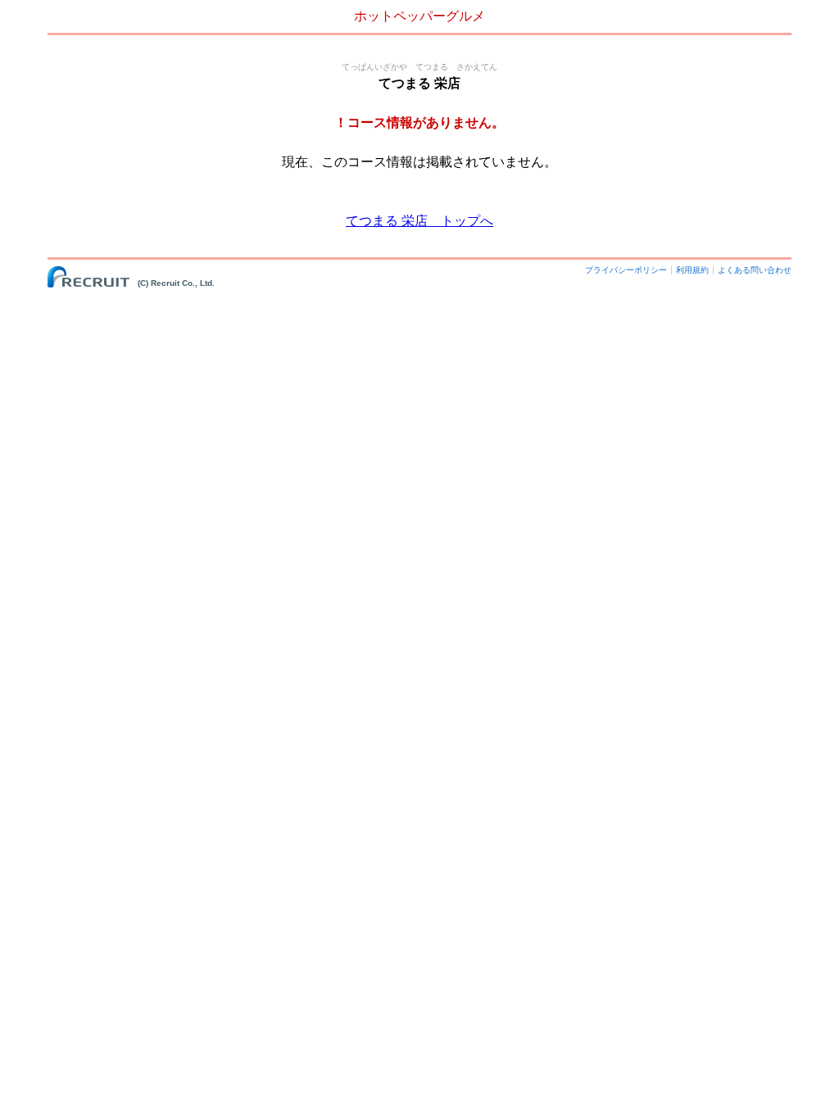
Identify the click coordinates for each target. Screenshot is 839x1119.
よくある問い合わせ (754, 269)
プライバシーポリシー (626, 269)
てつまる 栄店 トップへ (419, 221)
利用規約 (692, 269)
